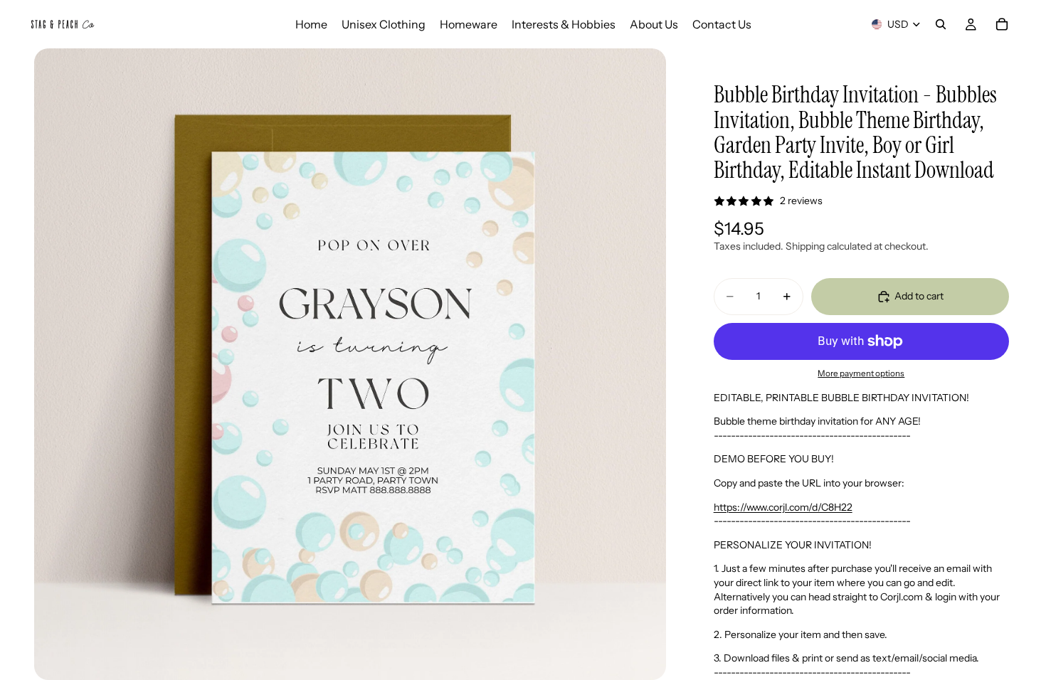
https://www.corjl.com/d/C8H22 (783, 507)
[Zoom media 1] (349, 364)
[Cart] (1002, 24)
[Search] (940, 24)
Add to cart (919, 295)
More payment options (861, 373)
